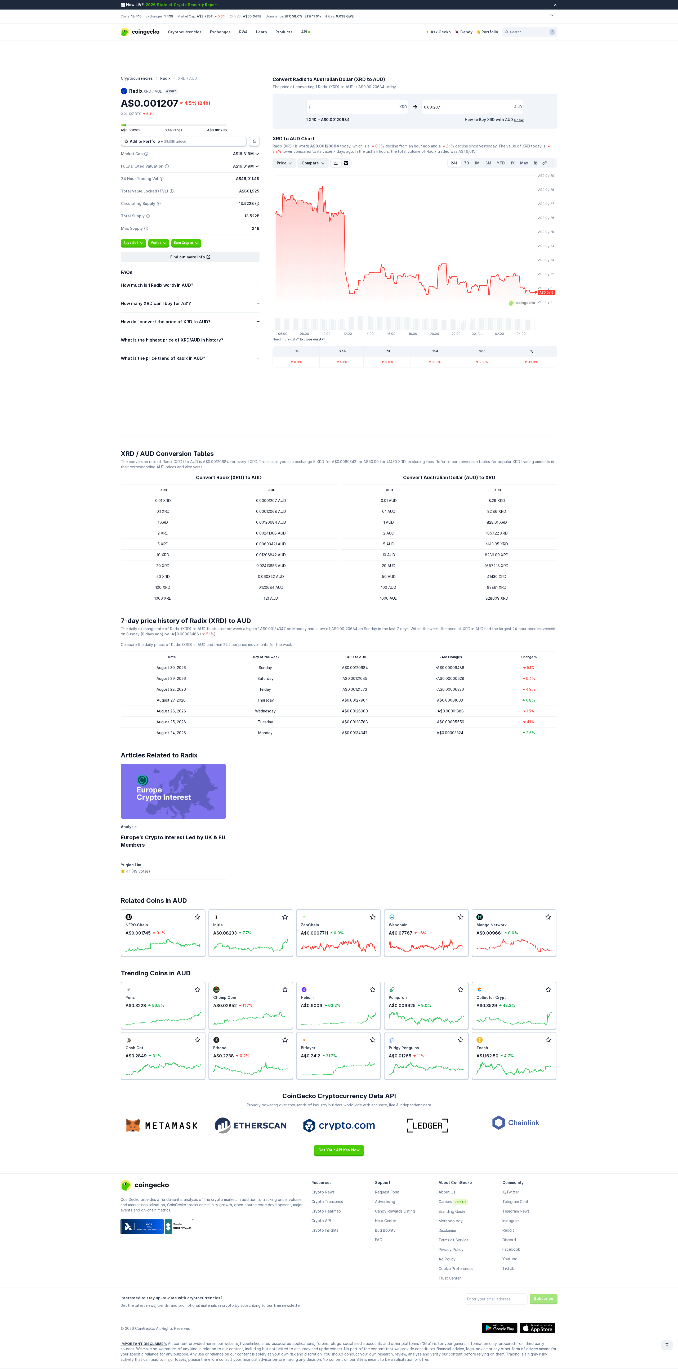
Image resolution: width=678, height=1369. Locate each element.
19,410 (136, 16)
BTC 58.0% (293, 16)
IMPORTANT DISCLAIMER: (144, 1343)
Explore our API (312, 339)
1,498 (168, 16)
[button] (190, 257)
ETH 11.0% (313, 16)
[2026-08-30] (535, 163)
